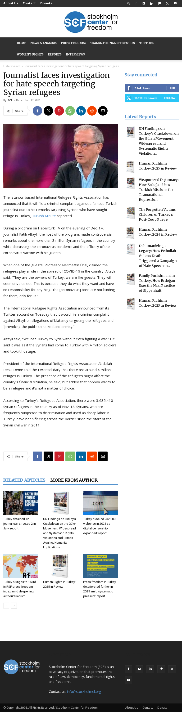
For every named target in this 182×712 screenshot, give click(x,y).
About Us (10, 3)
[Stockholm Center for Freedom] (91, 22)
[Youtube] (175, 3)
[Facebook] (136, 3)
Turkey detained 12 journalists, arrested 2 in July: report (19, 523)
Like (172, 88)
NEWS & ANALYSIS (43, 43)
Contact (29, 3)
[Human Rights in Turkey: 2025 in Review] (60, 566)
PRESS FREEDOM (73, 43)
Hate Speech (11, 66)
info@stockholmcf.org (84, 691)
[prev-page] (6, 606)
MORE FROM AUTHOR (74, 480)
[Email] (103, 111)
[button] (128, 3)
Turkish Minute (44, 215)
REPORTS (55, 54)
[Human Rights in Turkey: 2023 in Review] (130, 304)
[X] (167, 3)
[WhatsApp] (70, 111)
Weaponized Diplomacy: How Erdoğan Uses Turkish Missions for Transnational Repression (158, 190)
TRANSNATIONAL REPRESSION (112, 43)
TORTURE (146, 43)
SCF (10, 100)
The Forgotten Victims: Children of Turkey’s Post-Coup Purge (157, 214)
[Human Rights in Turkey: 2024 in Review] (130, 233)
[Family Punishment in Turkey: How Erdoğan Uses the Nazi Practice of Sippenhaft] (130, 279)
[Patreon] (159, 3)
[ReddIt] (92, 111)
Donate (46, 3)
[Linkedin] (151, 3)
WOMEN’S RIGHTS (30, 54)
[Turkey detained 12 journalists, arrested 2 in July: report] (20, 503)
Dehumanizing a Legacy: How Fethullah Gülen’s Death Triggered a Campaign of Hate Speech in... (158, 256)
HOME (21, 43)
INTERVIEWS (75, 54)
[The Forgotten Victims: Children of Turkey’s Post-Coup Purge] (130, 213)
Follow (169, 98)
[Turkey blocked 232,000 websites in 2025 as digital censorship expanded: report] (100, 503)
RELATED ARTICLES (24, 480)
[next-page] (14, 606)
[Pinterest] (59, 111)
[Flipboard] (143, 3)
